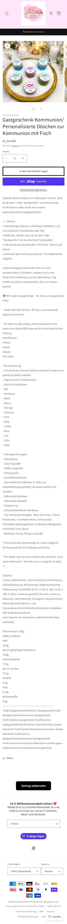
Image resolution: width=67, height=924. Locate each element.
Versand (15, 146)
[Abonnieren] (56, 824)
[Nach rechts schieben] (41, 109)
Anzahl (6, 151)
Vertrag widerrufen (33, 786)
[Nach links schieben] (26, 109)
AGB (41, 911)
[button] (7, 13)
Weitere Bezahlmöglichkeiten (33, 189)
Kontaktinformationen (28, 916)
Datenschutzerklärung (26, 911)
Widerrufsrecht (54, 906)
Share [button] (10, 758)
